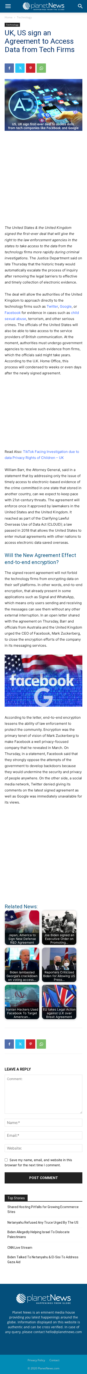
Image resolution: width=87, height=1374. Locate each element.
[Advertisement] (43, 180)
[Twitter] (20, 68)
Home (9, 17)
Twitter (52, 306)
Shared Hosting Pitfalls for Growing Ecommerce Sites (43, 1209)
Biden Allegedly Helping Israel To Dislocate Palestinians (38, 1234)
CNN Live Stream (19, 1247)
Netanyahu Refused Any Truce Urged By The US (42, 1222)
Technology (24, 17)
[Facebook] (9, 68)
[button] (7, 6)
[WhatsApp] (41, 68)
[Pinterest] (30, 68)
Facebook (13, 312)
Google (66, 306)
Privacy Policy (36, 1360)
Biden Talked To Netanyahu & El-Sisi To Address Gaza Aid (42, 1259)
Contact (54, 1360)
